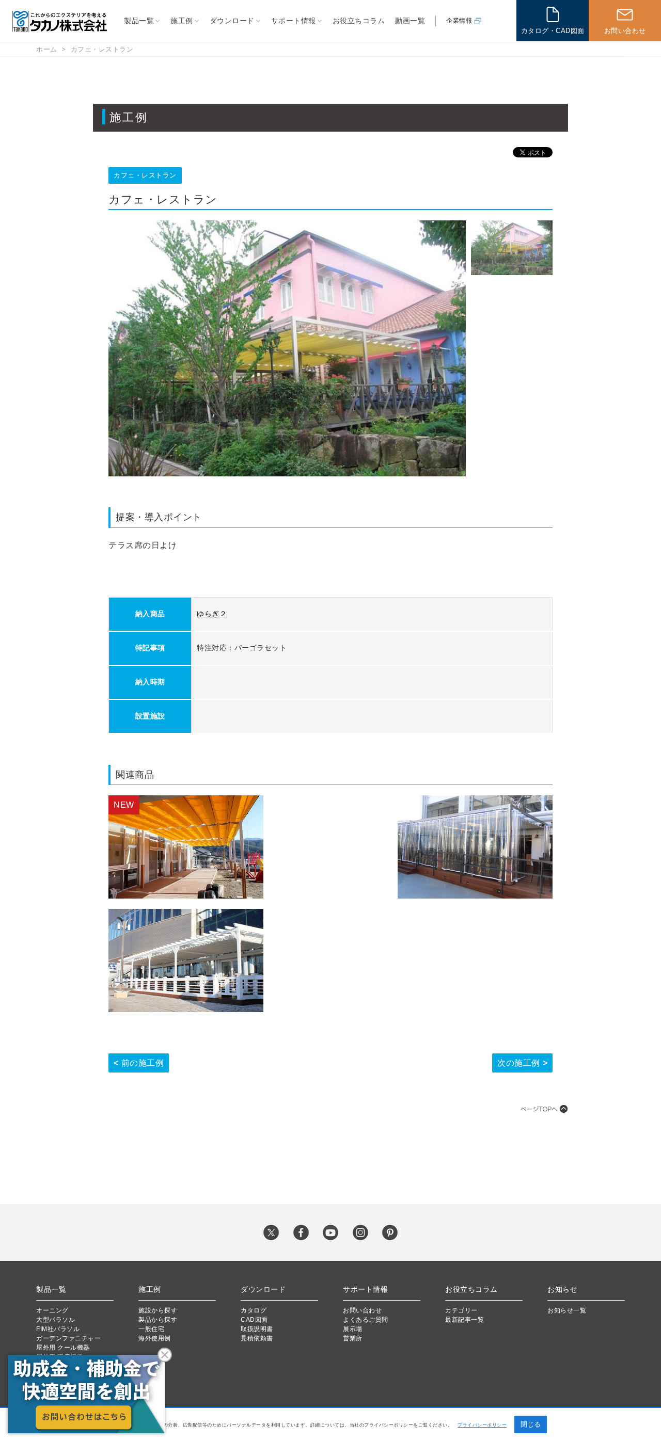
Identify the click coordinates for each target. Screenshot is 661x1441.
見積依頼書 (257, 1338)
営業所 (353, 1338)
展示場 (353, 1329)
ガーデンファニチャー (68, 1338)
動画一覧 (410, 21)
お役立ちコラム (359, 21)
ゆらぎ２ (212, 614)
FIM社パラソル (58, 1329)
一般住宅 (151, 1329)
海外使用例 (154, 1338)
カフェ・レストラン (102, 49)
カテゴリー (461, 1310)
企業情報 (459, 20)
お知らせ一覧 (566, 1310)
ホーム (46, 49)
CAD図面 (254, 1319)
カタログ (253, 1310)
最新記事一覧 (464, 1319)
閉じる (531, 1424)
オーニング (52, 1310)
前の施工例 (142, 1063)
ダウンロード (232, 21)
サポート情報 (293, 21)
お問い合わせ (362, 1310)
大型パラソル (55, 1319)
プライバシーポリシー (482, 1425)
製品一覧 (139, 21)
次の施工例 (518, 1063)
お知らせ (562, 1289)
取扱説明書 (257, 1329)
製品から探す (157, 1319)
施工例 (181, 21)
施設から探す (157, 1310)
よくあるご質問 (365, 1319)
